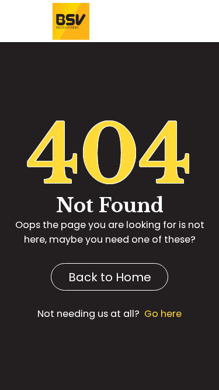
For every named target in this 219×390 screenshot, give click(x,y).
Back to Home (109, 277)
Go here (163, 313)
